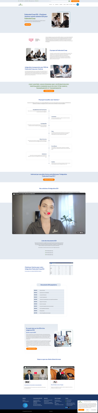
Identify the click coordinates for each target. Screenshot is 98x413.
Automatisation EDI (26, 401)
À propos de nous (57, 400)
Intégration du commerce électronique (37, 401)
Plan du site (50, 411)
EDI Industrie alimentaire (37, 404)
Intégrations (56, 4)
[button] (96, 401)
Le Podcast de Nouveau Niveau (48, 403)
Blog (55, 402)
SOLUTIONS (50, 4)
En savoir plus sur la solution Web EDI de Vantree (33, 271)
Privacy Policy (87, 411)
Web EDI (24, 400)
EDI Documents (46, 401)
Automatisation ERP (36, 400)
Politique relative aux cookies (59, 404)
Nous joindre (57, 403)
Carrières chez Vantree (58, 401)
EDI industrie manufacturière (37, 405)
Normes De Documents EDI (48, 400)
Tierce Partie (35, 403)
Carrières (67, 4)
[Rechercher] (69, 1)
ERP (53, 4)
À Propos (65, 4)
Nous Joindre (70, 4)
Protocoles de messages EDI (48, 402)
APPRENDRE (61, 4)
